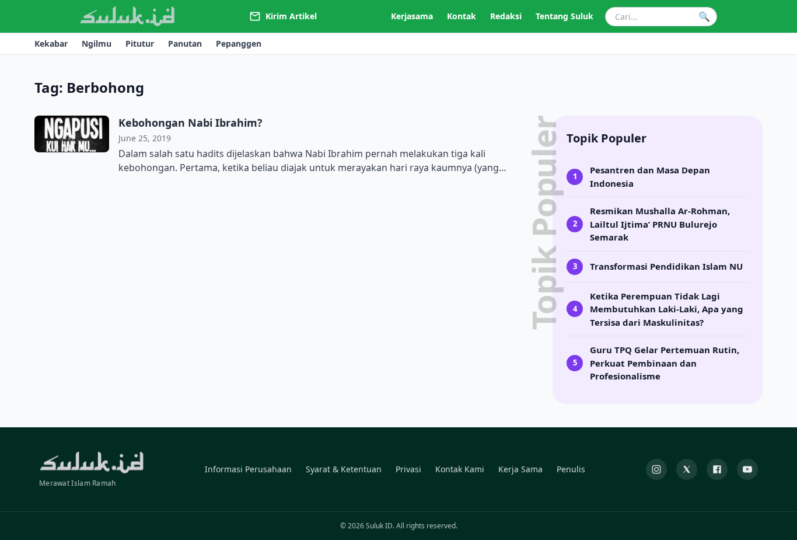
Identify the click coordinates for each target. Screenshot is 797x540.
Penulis (571, 469)
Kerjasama (412, 16)
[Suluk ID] (127, 16)
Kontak (461, 16)
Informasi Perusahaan (248, 469)
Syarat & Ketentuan (344, 469)
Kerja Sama (520, 469)
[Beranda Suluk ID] (91, 462)
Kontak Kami (459, 469)
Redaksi (506, 16)
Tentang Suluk (564, 16)
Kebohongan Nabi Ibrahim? (190, 123)
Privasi (408, 469)
